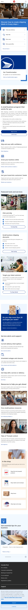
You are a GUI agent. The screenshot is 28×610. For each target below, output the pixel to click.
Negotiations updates (6, 580)
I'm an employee (5, 575)
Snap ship (8, 34)
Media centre (4, 578)
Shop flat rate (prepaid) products (10, 469)
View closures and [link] (8, 365)
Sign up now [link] (14, 131)
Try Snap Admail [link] (14, 292)
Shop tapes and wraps (7, 500)
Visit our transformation (10, 77)
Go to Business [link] (6, 416)
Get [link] (3, 379)
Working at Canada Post (6, 572)
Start (4, 151)
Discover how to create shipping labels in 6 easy (13, 23)
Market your (6, 182)
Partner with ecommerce (8, 166)
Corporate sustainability (6, 570)
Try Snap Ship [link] (14, 226)
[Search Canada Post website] (26, 1)
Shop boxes (5, 490)
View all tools (6, 48)
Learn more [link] (14, 134)
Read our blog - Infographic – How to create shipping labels (13, 531)
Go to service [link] (5, 350)
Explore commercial (9, 328)
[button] (26, 557)
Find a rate (8, 39)
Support (3, 586)
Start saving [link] (14, 251)
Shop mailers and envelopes (8, 479)
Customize (14, 606)
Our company (4, 567)
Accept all (14, 602)
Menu (2, 1)
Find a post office (10, 44)
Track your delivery (10, 29)
